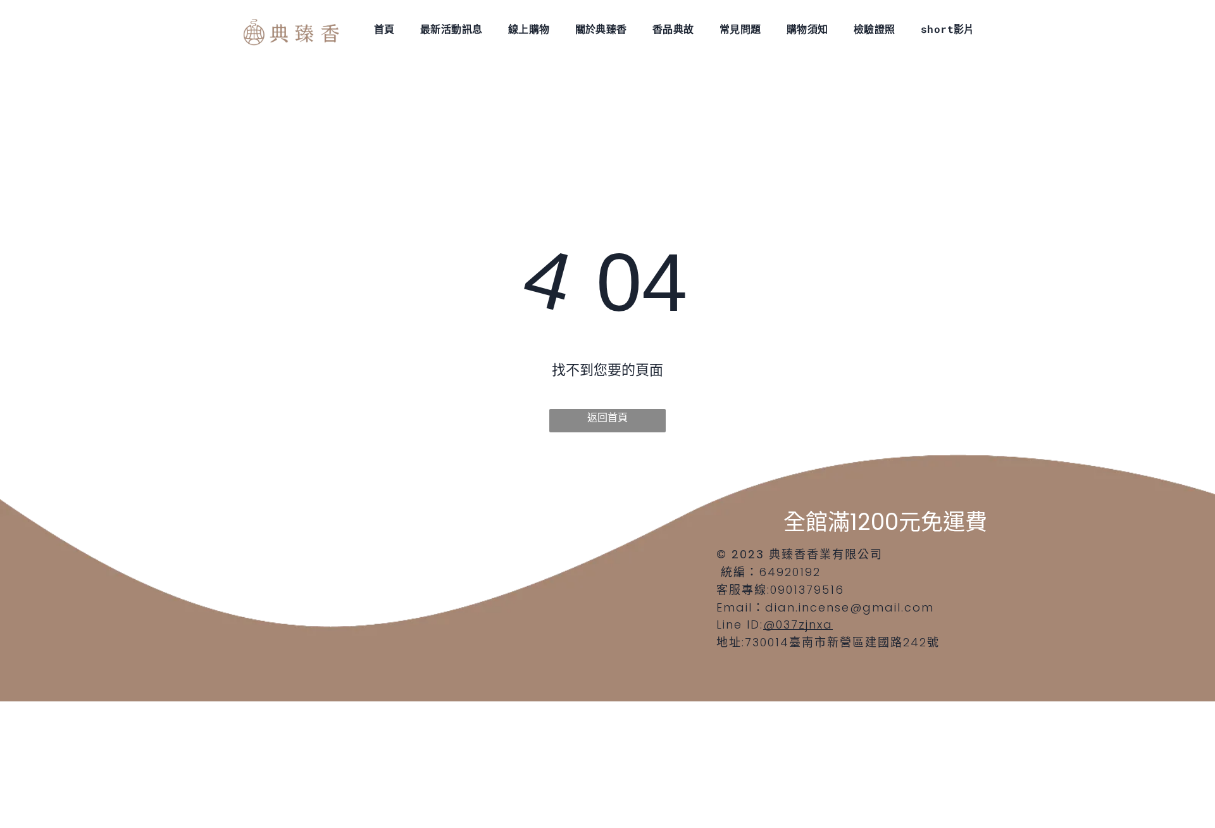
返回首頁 (607, 417)
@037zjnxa (798, 624)
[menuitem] (384, 28)
